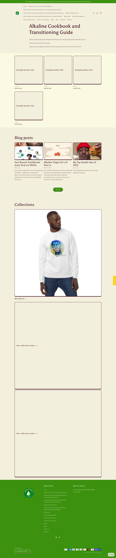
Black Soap (47, 512)
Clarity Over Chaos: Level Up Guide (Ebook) (55, 492)
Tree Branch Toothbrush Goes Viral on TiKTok (27, 164)
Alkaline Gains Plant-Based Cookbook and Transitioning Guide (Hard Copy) (55, 501)
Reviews (46, 531)
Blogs (45, 523)
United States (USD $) (21, 551)
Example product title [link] (25, 70)
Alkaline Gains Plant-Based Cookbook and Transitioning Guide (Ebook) (55, 496)
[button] (93, 13)
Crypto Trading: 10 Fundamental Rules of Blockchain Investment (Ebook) (55, 508)
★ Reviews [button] (114, 280)
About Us (46, 529)
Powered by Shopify (97, 552)
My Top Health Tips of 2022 (84, 164)
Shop (45, 526)
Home (45, 489)
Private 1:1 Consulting (50, 520)
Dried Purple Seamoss (50, 518)
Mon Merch (19, 299)
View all (58, 189)
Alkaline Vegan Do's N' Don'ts (56, 164)
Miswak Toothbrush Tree (50, 505)
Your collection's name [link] (25, 346)
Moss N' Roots (90, 552)
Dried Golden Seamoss (50, 515)
